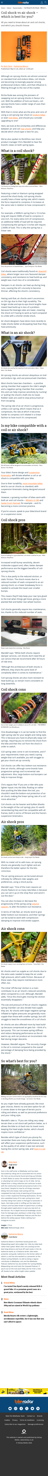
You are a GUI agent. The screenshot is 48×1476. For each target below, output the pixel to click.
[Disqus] (24, 1357)
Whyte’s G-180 (32, 500)
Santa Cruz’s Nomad (10, 503)
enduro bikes (39, 115)
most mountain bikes (33, 483)
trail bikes (13, 117)
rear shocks (26, 128)
